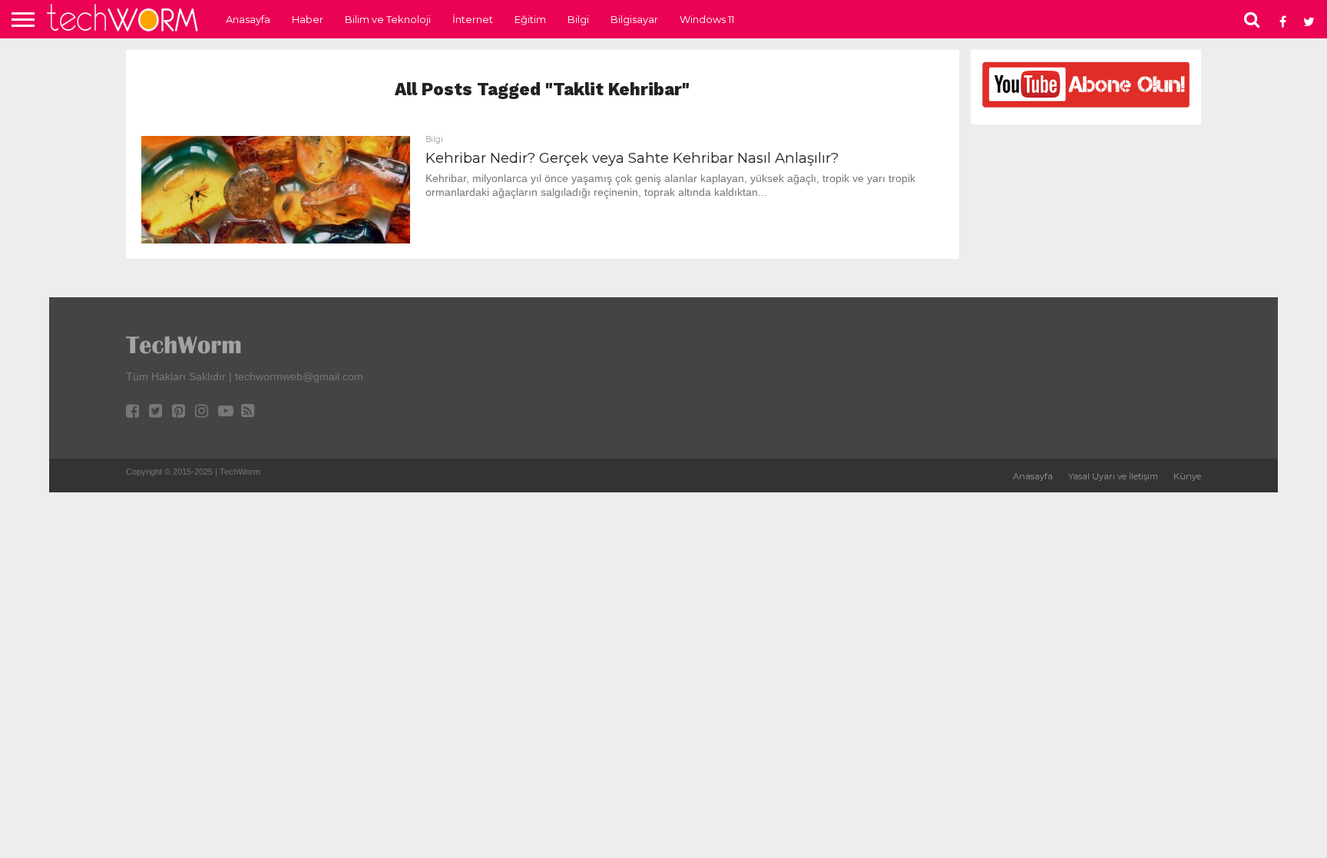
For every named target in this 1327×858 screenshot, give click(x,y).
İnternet (472, 19)
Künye (1187, 476)
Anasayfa (248, 19)
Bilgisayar (634, 19)
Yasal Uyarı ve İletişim (1113, 476)
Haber (307, 19)
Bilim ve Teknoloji (388, 19)
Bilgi (578, 19)
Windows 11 (707, 19)
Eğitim (530, 19)
